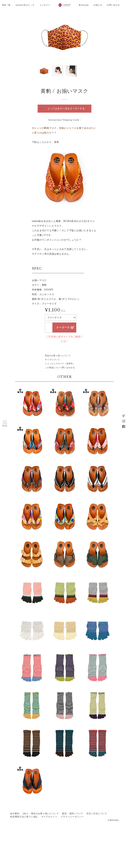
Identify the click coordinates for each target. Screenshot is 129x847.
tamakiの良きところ (25, 5)
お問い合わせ (113, 5)
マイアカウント (49, 817)
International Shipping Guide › (64, 120)
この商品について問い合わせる (60, 367)
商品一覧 (6, 5)
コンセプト (44, 5)
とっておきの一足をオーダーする (66, 108)
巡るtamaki (84, 5)
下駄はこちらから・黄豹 (45, 142)
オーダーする (64, 327)
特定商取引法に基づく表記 (24, 817)
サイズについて (52, 359)
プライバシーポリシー (72, 817)
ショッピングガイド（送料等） (60, 363)
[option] (64, 37)
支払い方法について (96, 813)
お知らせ (98, 5)
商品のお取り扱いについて (58, 355)
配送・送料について (72, 813)
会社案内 (14, 813)
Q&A (25, 813)
